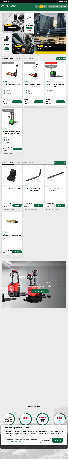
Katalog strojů (39, 291)
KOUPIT (17, 101)
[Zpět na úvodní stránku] (9, 6)
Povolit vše (57, 440)
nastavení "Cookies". (16, 441)
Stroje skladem (61, 58)
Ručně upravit (45, 440)
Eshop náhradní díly (60, 163)
